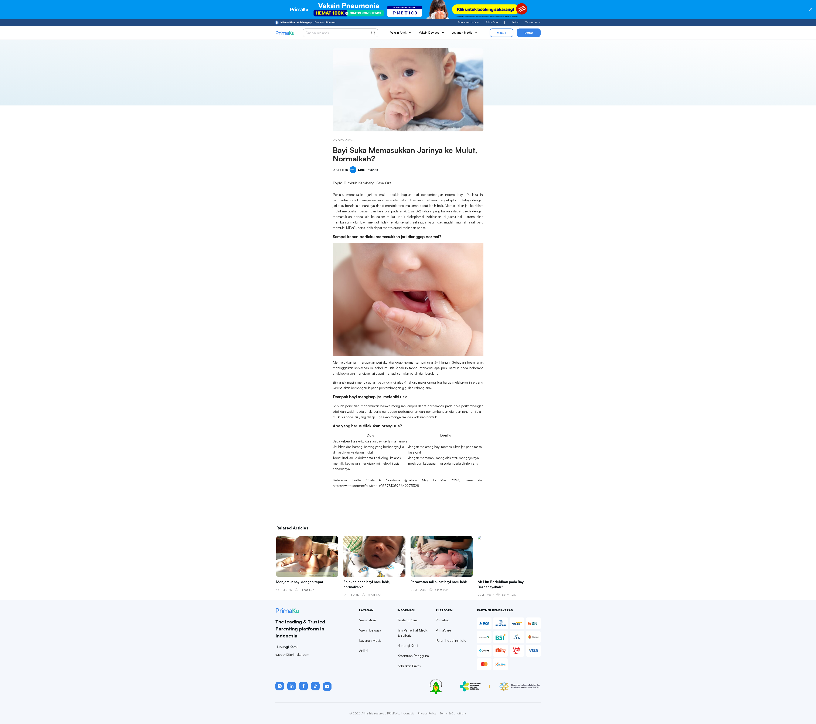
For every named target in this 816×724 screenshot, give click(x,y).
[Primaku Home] (284, 33)
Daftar (528, 32)
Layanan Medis (370, 640)
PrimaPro (442, 620)
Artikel (514, 22)
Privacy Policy (427, 713)
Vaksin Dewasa (370, 630)
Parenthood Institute (468, 22)
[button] (279, 686)
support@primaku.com (292, 654)
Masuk (501, 32)
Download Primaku (308, 22)
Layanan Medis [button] (462, 32)
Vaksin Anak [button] (398, 32)
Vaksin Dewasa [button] (429, 32)
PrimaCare (492, 22)
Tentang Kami (533, 22)
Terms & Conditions (453, 713)
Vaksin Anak (367, 620)
